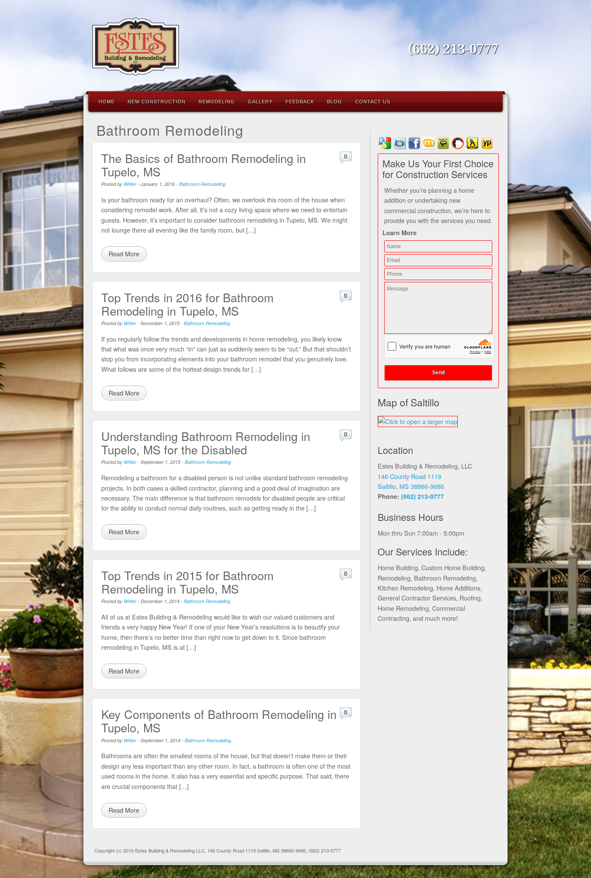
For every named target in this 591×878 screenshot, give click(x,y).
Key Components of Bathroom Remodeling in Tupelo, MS (219, 721)
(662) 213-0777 (453, 49)
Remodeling (217, 101)
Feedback (300, 101)
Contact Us (372, 101)
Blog (334, 101)
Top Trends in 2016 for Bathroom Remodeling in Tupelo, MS (187, 304)
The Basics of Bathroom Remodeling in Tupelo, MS (203, 165)
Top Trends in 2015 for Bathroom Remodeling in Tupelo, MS (187, 582)
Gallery (260, 101)
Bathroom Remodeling (202, 184)
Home (107, 101)
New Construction (157, 101)
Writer (130, 184)
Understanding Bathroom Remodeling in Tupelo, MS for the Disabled (205, 443)
